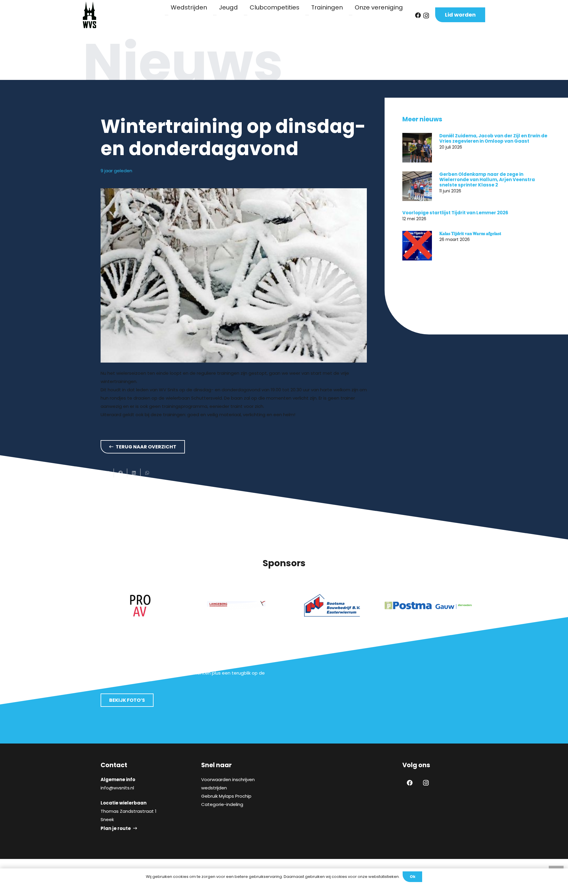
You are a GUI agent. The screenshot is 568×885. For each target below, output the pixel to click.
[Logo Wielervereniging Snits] (89, 14)
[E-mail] (107, 473)
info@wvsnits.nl (117, 788)
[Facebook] (418, 15)
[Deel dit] (120, 473)
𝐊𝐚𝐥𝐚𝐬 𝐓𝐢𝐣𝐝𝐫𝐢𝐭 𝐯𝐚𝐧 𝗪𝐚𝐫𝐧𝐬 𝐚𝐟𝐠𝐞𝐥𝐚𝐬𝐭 (470, 233)
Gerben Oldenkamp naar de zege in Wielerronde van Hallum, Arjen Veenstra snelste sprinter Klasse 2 (487, 179)
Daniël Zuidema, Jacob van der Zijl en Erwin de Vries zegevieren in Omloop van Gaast (493, 138)
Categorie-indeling (222, 804)
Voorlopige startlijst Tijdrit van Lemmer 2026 (455, 212)
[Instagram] (426, 15)
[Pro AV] (140, 605)
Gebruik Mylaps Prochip (226, 796)
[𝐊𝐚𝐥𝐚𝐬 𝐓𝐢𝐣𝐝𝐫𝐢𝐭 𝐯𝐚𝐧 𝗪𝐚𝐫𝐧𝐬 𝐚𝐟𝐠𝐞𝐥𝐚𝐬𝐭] (417, 245)
